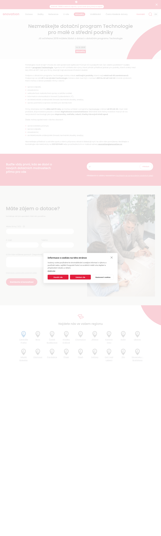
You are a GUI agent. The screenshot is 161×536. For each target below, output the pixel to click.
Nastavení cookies (102, 277)
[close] (111, 257)
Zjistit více (51, 271)
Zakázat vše (80, 277)
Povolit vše (58, 277)
